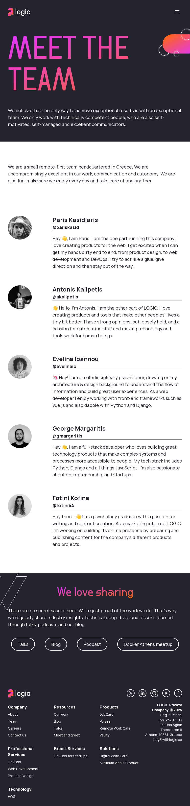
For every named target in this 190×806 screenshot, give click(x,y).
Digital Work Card (114, 756)
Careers (14, 728)
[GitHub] (154, 693)
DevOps (14, 761)
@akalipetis (65, 297)
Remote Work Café (115, 728)
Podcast (92, 644)
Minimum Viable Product (119, 762)
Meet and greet (67, 735)
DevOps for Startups (71, 756)
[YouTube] (166, 693)
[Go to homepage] (19, 12)
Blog (56, 644)
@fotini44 (63, 505)
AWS (11, 796)
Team (12, 721)
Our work (61, 714)
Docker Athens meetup (148, 644)
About (13, 714)
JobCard (107, 714)
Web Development (23, 768)
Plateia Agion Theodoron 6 (171, 727)
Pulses (105, 721)
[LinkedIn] (142, 693)
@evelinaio (64, 366)
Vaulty (104, 735)
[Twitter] (131, 693)
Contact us (17, 735)
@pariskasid (65, 227)
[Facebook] (178, 693)
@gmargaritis (67, 436)
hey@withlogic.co (167, 739)
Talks (23, 644)
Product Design (20, 775)
